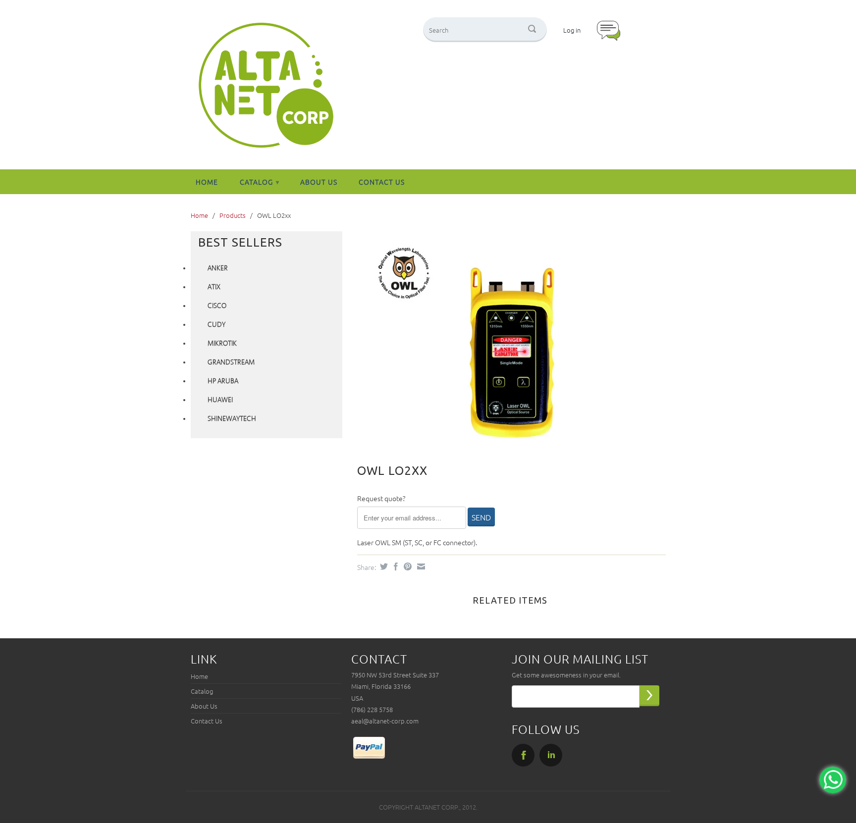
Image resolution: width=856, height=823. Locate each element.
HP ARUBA (223, 381)
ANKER (218, 268)
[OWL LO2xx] (506, 340)
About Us (318, 182)
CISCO (217, 306)
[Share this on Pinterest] (406, 566)
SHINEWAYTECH (232, 419)
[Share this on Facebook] (394, 566)
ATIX (214, 287)
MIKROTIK (222, 344)
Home (207, 182)
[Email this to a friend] (420, 566)
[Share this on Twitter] (382, 566)
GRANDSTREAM (231, 362)
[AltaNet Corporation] (266, 86)
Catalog (259, 182)
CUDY (216, 325)
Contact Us (382, 182)
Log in (572, 30)
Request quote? (381, 498)
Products (232, 215)
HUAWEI (220, 400)
